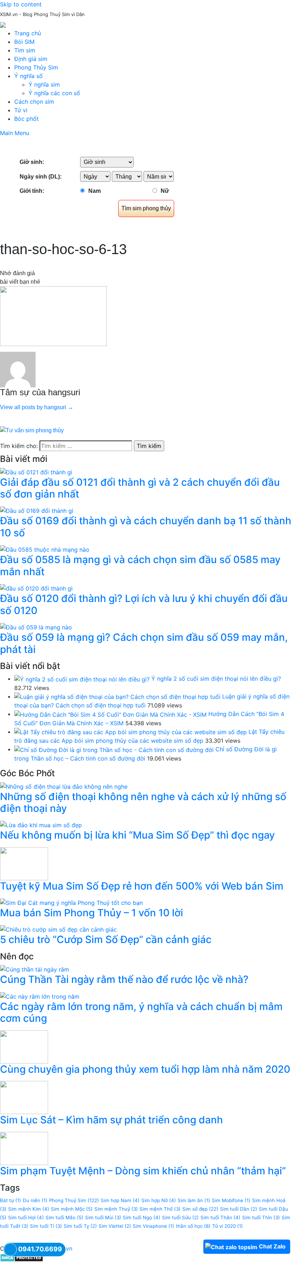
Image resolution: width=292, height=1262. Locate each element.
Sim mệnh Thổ (160, 1209)
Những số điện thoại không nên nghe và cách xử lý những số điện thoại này (143, 802)
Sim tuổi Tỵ (80, 1226)
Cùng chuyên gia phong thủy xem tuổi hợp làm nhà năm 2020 (145, 1069)
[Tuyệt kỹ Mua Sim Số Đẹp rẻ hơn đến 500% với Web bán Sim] (24, 863)
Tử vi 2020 (227, 1226)
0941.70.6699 (40, 1249)
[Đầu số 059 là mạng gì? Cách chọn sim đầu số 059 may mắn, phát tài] (36, 626)
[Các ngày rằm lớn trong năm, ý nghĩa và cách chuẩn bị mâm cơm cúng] (39, 995)
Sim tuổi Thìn (261, 1217)
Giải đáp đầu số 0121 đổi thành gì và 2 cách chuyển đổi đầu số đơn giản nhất (140, 488)
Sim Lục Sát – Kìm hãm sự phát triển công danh (111, 1120)
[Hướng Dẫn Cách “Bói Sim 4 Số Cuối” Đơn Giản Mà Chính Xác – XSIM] (110, 713)
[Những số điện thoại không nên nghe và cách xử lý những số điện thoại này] (63, 785)
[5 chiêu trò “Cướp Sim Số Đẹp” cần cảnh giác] (58, 929)
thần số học (193, 1226)
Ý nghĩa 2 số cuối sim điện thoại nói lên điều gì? (216, 678)
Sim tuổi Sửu (180, 1217)
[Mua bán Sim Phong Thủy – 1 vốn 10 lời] (71, 902)
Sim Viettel (115, 1226)
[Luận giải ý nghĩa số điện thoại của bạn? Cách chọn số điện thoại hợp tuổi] (117, 696)
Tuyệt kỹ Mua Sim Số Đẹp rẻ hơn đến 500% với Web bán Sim (141, 886)
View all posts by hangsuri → (36, 407)
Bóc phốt (26, 118)
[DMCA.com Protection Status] (21, 1257)
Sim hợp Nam (120, 1200)
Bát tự (10, 1200)
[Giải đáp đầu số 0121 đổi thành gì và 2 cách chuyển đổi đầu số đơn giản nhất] (36, 471)
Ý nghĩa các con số (54, 93)
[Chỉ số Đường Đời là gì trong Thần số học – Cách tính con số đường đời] (114, 749)
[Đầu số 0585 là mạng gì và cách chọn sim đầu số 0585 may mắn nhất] (44, 549)
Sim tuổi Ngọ (141, 1217)
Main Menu (14, 132)
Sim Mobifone (231, 1200)
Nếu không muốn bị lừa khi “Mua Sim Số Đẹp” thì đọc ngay (137, 835)
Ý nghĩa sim (44, 84)
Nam (94, 191)
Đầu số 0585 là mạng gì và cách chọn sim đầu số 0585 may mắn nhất (140, 565)
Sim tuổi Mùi (103, 1217)
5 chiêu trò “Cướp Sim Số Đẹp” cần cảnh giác (106, 939)
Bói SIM (24, 41)
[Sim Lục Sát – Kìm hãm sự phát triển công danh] (24, 1097)
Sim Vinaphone (153, 1226)
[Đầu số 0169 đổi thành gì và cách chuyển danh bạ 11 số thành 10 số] (36, 510)
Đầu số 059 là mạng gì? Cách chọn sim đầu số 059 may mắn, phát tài (144, 643)
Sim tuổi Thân (220, 1217)
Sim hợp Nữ (158, 1200)
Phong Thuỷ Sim (74, 1200)
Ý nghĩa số (28, 75)
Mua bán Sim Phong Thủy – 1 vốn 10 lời (91, 913)
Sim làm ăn (194, 1200)
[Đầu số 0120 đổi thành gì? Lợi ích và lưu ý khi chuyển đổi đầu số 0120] (36, 587)
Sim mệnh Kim (28, 1209)
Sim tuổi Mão (64, 1217)
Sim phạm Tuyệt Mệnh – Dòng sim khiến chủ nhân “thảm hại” (143, 1171)
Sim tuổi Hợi (26, 1217)
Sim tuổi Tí (46, 1226)
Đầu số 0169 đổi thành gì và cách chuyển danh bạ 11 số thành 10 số (145, 527)
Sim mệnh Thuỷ (116, 1209)
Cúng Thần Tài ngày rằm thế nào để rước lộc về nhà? (124, 979)
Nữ (165, 191)
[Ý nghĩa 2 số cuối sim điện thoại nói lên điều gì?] (82, 678)
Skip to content (21, 4)
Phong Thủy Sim (36, 67)
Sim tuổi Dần (238, 1209)
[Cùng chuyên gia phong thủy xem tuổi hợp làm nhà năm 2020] (24, 1046)
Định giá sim (30, 58)
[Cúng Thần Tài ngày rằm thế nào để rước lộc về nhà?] (34, 969)
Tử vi (20, 110)
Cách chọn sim (34, 101)
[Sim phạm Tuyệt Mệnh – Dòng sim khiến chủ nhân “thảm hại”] (24, 1148)
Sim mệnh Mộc (72, 1209)
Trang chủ (27, 33)
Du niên (35, 1200)
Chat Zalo (272, 1246)
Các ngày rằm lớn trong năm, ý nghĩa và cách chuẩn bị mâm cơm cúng (141, 1012)
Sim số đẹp (200, 1209)
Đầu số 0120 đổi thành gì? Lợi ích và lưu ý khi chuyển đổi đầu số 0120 (144, 604)
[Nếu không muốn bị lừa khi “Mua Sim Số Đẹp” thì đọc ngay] (41, 824)
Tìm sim (24, 50)
